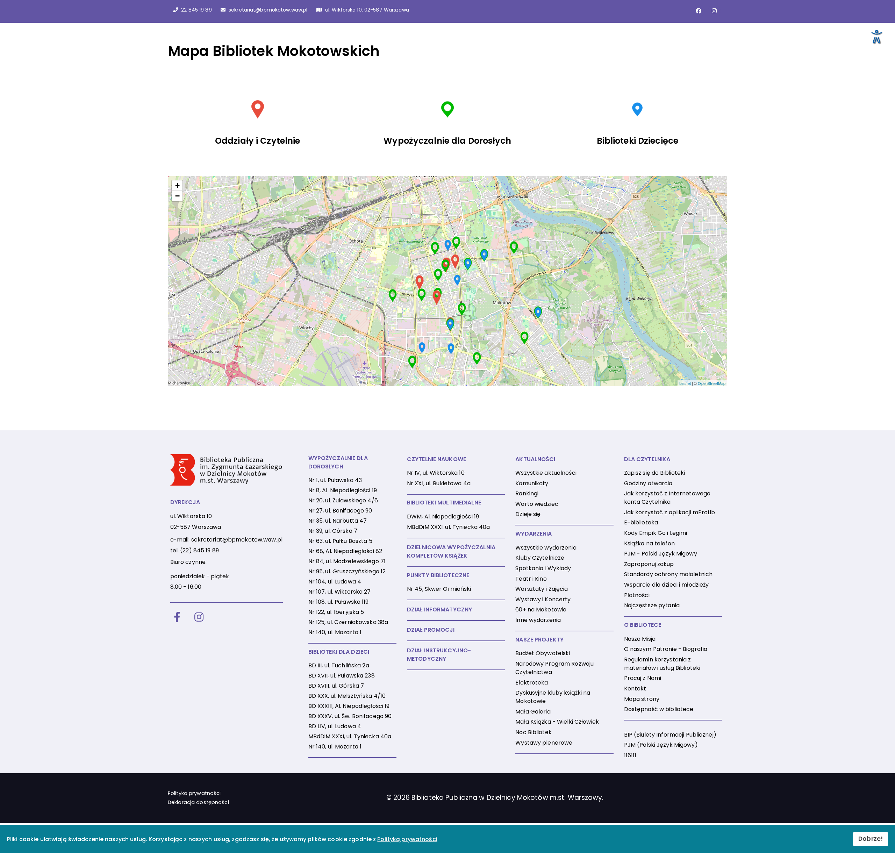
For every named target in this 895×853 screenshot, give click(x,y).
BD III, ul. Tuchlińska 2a (338, 665)
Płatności (637, 595)
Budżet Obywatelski (542, 653)
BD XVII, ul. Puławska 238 (341, 676)
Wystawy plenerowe (543, 743)
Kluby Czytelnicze (539, 558)
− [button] (177, 196)
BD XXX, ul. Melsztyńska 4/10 (347, 696)
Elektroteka (531, 683)
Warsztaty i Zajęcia (541, 589)
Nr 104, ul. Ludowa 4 (334, 582)
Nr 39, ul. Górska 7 (332, 531)
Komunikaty (531, 483)
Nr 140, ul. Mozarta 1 (335, 632)
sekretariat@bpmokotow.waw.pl (236, 540)
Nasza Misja (640, 639)
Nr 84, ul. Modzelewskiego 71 (347, 561)
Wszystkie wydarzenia (545, 548)
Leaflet (685, 383)
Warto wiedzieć (536, 504)
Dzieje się (527, 514)
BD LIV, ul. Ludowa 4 (334, 726)
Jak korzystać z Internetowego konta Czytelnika (667, 497)
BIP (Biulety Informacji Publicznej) (670, 735)
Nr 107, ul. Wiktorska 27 (339, 592)
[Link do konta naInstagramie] (714, 11)
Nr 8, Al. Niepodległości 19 (342, 490)
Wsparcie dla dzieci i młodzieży (666, 585)
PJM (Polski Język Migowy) (661, 745)
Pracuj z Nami (642, 678)
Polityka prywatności (194, 793)
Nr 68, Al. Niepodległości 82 (345, 551)
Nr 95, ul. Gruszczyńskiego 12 (347, 571)
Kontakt (635, 688)
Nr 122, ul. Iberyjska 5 (336, 612)
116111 (630, 755)
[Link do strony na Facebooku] (698, 11)
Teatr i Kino (530, 579)
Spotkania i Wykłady (543, 568)
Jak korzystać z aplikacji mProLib (669, 512)
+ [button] (177, 185)
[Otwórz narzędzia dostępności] (876, 36)
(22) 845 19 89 (199, 550)
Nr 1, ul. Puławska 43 (335, 480)
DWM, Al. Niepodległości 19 (443, 516)
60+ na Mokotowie (540, 609)
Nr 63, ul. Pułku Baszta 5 (340, 541)
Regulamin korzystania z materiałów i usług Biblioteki (662, 663)
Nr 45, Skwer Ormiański (439, 589)
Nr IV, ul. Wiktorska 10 (436, 473)
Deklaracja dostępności (198, 802)
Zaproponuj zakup (649, 564)
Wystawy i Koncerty (543, 599)
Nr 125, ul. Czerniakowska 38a (348, 622)
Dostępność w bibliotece (659, 709)
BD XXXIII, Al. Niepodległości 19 (349, 706)
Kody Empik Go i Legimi (655, 533)
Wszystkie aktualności (546, 473)
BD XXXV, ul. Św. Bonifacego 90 (350, 716)
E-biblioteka (641, 522)
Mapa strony (641, 699)
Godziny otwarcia (648, 483)
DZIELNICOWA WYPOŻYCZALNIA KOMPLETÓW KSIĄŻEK (451, 551)
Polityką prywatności (407, 839)
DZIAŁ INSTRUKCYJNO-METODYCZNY (439, 654)
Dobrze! (870, 838)
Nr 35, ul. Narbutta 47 (337, 521)
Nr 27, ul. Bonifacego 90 (340, 511)
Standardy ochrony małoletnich (668, 574)
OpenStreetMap (711, 383)
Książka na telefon (649, 543)
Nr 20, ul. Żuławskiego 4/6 (343, 500)
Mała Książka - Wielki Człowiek (557, 722)
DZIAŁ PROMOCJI (431, 630)
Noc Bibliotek (533, 732)
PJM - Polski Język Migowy (660, 554)
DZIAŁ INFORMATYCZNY (439, 609)
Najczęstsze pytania (652, 605)
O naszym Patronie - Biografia (665, 649)
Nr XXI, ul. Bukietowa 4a (439, 483)
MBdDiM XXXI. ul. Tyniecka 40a (448, 527)
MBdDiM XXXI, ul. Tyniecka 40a (349, 736)
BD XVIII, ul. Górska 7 (336, 686)
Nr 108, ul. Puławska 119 (338, 602)
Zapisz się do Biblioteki (654, 473)
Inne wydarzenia (538, 620)
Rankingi (526, 493)
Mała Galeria (532, 712)
